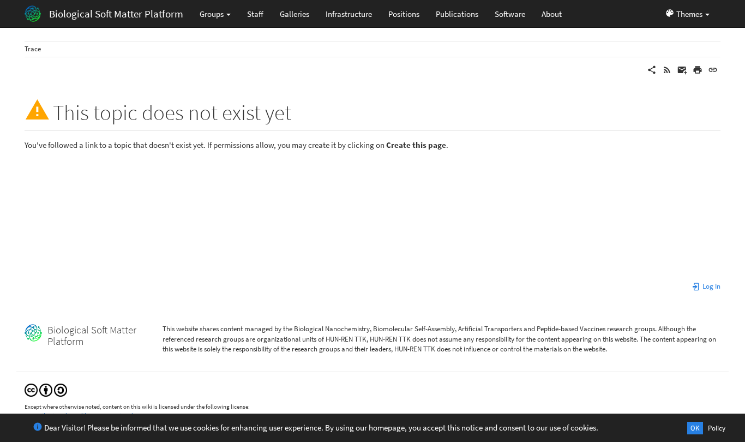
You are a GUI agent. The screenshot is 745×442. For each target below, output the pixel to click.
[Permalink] (713, 69)
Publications (457, 14)
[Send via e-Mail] (682, 69)
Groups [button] (212, 14)
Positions (403, 14)
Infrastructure (349, 14)
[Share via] (652, 69)
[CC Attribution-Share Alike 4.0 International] (46, 389)
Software (510, 14)
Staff (255, 14)
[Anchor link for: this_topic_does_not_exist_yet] (302, 110)
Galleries (294, 14)
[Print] (697, 69)
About (552, 14)
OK (695, 428)
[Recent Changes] (667, 69)
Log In (710, 286)
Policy (716, 428)
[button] (687, 13)
